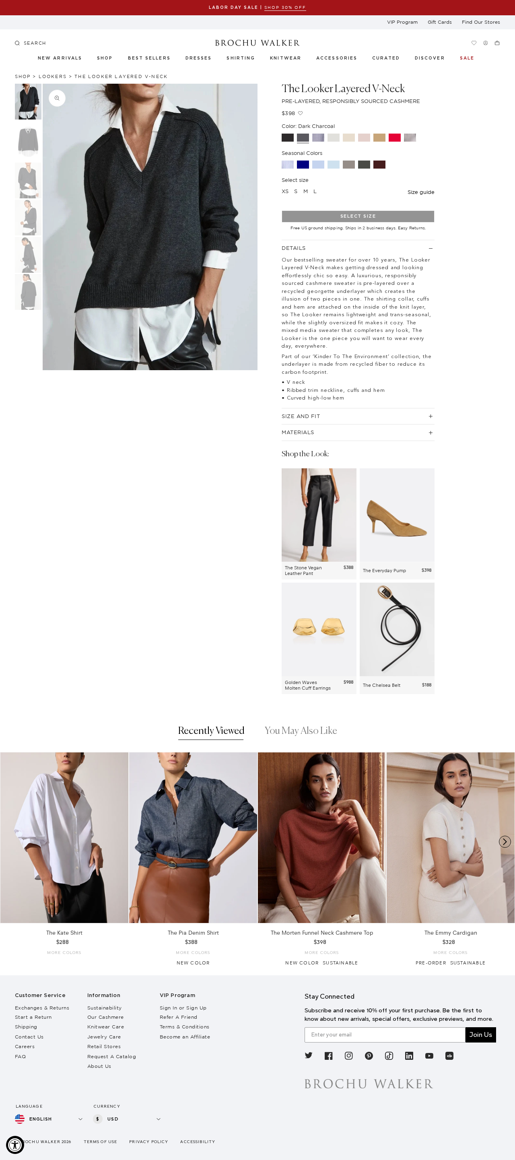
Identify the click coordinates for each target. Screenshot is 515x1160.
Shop (105, 58)
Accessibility (197, 1141)
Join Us (481, 1034)
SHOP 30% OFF (285, 7)
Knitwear (286, 58)
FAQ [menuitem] (20, 1056)
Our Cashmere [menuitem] (105, 1017)
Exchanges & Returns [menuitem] (42, 1007)
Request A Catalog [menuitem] (111, 1056)
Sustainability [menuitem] (104, 1007)
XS (285, 191)
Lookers (53, 76)
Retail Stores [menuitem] (104, 1046)
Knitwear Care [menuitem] (105, 1026)
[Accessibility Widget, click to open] (15, 1145)
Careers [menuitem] (25, 1046)
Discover (430, 58)
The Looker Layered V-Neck (121, 76)
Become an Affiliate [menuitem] (185, 1036)
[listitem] (309, 1056)
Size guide (421, 192)
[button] (390, 59)
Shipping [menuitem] (26, 1026)
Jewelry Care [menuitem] (104, 1036)
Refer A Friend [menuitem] (179, 1017)
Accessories (337, 58)
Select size (358, 216)
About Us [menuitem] (99, 1066)
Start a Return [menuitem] (33, 1017)
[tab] (211, 732)
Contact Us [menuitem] (29, 1036)
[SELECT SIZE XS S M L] (64, 837)
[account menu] (485, 43)
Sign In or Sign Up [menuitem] (183, 1007)
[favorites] (474, 43)
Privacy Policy (148, 1141)
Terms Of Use (100, 1141)
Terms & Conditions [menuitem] (185, 1026)
